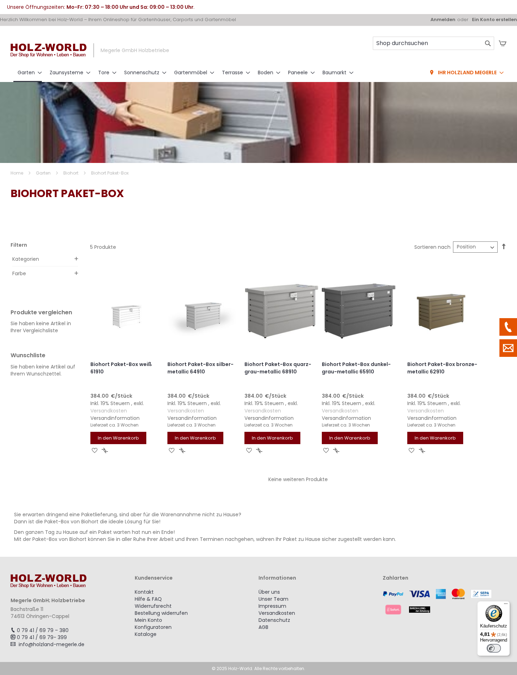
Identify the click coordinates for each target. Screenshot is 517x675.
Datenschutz (274, 620)
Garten (44, 173)
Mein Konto (148, 620)
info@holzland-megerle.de (51, 644)
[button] (94, 450)
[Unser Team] (508, 327)
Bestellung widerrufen (161, 613)
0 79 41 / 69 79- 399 (42, 637)
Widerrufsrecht (153, 606)
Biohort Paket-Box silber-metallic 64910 (200, 368)
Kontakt (144, 591)
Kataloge (146, 634)
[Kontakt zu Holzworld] (508, 348)
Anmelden (442, 20)
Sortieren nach (432, 247)
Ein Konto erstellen (494, 20)
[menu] (258, 73)
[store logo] (49, 50)
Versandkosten (108, 410)
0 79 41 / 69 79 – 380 (43, 630)
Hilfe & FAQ (148, 599)
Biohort (71, 173)
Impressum (272, 606)
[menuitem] (27, 73)
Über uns (269, 591)
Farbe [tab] (19, 273)
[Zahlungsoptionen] (445, 601)
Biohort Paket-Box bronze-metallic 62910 (442, 368)
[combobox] (433, 43)
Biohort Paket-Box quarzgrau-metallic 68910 (277, 368)
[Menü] (506, 605)
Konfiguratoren (153, 627)
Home (17, 173)
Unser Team (273, 599)
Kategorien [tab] (25, 259)
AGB (263, 627)
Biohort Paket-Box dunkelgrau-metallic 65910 (356, 368)
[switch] (494, 648)
